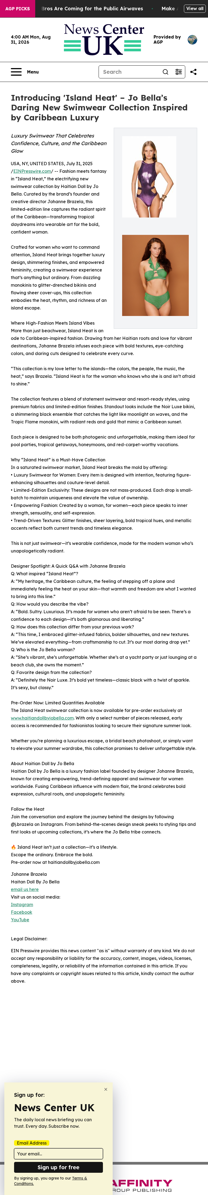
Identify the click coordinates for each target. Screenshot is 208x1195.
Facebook (21, 912)
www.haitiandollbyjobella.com (42, 718)
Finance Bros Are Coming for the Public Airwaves (81, 8)
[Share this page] (193, 71)
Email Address (32, 1143)
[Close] (105, 1089)
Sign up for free (58, 1167)
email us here (25, 889)
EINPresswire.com (32, 171)
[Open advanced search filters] (178, 72)
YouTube (20, 919)
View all (194, 8)
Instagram (22, 904)
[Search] (165, 72)
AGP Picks (17, 8)
